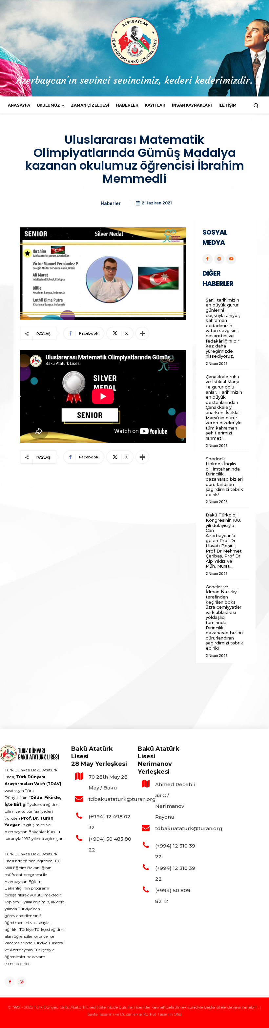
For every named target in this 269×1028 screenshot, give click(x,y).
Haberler (111, 203)
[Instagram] (219, 259)
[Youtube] (231, 259)
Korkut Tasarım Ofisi (162, 1014)
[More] (142, 333)
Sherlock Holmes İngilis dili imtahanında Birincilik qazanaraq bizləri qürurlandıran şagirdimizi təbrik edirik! (224, 476)
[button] (256, 105)
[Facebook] (207, 259)
